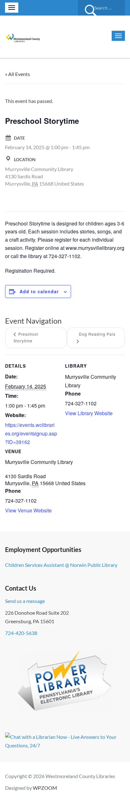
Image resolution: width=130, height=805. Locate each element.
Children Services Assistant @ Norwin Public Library (61, 565)
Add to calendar (39, 291)
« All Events (17, 74)
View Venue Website (28, 510)
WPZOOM (45, 788)
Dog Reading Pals (97, 334)
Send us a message (25, 601)
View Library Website (89, 413)
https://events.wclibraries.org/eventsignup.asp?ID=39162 (31, 433)
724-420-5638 (21, 633)
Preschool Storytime (26, 337)
